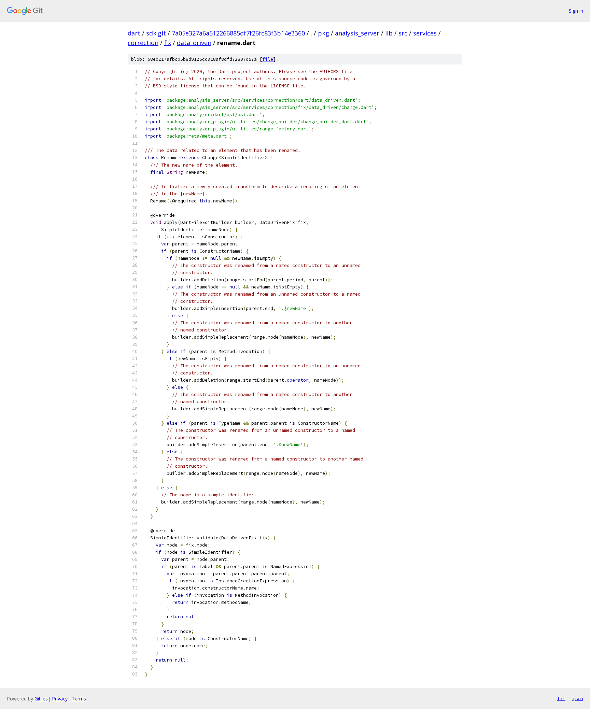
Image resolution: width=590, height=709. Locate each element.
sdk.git (156, 33)
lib (389, 33)
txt (561, 698)
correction (143, 43)
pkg (323, 33)
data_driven (194, 43)
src (402, 33)
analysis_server (357, 33)
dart (134, 33)
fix (167, 43)
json (577, 698)
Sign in (576, 11)
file (267, 59)
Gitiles (41, 698)
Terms (79, 698)
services (425, 33)
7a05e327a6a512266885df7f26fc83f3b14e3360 (238, 33)
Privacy (60, 698)
